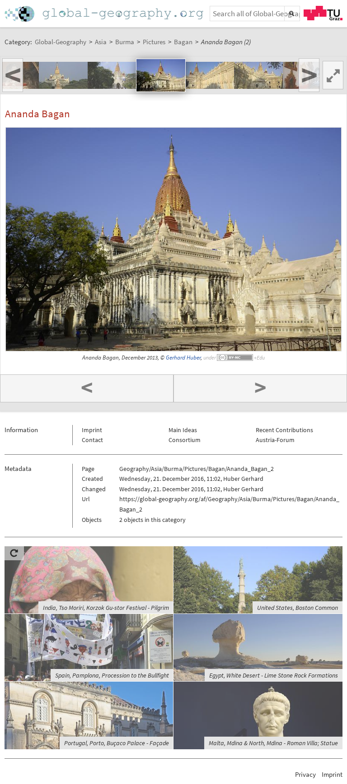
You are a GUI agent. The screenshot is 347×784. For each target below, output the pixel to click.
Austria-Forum (275, 440)
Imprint (92, 430)
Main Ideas (183, 430)
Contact (92, 440)
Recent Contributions (284, 430)
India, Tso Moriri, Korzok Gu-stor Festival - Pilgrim (106, 608)
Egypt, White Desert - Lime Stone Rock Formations (273, 675)
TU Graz (323, 13)
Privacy (305, 774)
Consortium (185, 440)
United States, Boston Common (297, 608)
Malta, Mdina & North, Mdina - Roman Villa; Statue (273, 743)
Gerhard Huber (183, 357)
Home (105, 14)
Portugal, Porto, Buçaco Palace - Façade (116, 743)
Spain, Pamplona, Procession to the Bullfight (112, 675)
